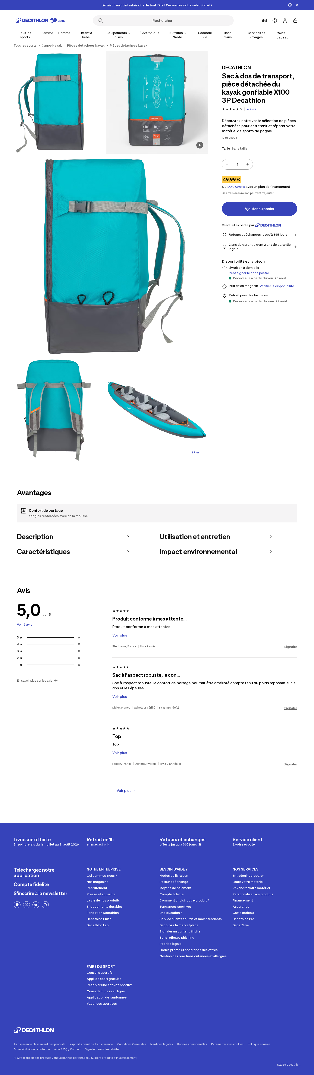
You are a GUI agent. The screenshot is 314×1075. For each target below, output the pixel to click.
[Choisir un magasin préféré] (264, 20)
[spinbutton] (237, 164)
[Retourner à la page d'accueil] (40, 20)
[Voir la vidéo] (199, 145)
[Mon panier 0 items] (295, 20)
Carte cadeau (282, 35)
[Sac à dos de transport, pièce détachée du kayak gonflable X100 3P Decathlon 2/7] (54, 102)
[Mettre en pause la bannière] (290, 5)
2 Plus (195, 452)
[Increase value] (247, 164)
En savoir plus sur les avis (34, 680)
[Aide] (275, 20)
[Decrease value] (227, 164)
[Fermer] (296, 5)
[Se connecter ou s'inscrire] (285, 20)
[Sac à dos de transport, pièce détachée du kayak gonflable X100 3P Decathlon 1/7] (157, 102)
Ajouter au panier (259, 209)
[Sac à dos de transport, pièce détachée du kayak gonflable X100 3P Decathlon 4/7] (54, 410)
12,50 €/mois (236, 186)
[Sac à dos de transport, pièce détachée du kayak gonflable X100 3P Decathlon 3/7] (105, 256)
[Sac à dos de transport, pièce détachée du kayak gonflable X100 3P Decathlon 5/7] (157, 410)
